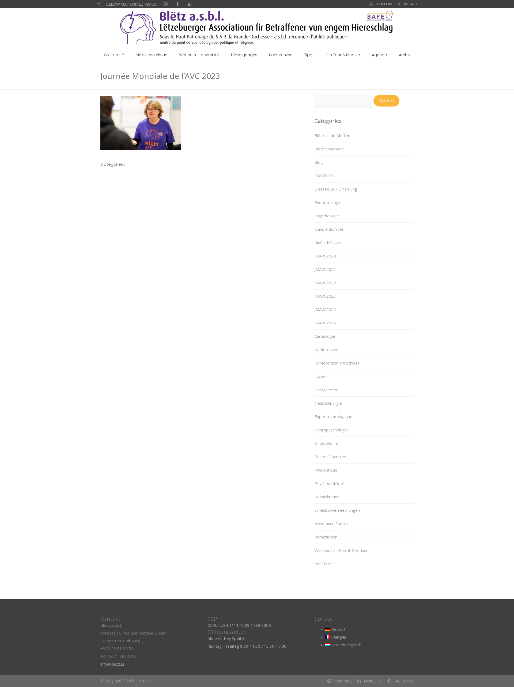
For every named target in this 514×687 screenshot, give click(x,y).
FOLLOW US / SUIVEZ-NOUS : (130, 4)
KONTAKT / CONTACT (397, 3)
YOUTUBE (343, 681)
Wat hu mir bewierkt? (199, 55)
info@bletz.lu (112, 664)
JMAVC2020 (325, 256)
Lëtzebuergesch (345, 644)
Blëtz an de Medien (332, 135)
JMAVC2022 (325, 282)
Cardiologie (325, 336)
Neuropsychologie (331, 429)
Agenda (379, 55)
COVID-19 (324, 175)
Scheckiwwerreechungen (337, 510)
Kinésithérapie (328, 242)
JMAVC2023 (325, 296)
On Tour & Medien (343, 55)
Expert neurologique (333, 416)
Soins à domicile (329, 229)
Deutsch (338, 629)
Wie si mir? (114, 55)
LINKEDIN (372, 681)
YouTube (323, 563)
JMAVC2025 (325, 322)
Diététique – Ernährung (336, 189)
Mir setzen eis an (151, 55)
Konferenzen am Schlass (337, 363)
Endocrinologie (328, 202)
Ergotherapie (327, 215)
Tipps (309, 55)
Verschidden (326, 537)
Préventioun (326, 470)
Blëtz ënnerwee (329, 148)
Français (338, 637)
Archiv (404, 55)
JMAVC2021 (325, 269)
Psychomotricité (330, 483)
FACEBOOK (404, 681)
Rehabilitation (327, 496)
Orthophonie (326, 443)
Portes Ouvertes (330, 456)
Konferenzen (281, 55)
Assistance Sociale (331, 523)
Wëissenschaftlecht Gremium (341, 550)
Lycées (321, 376)
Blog (319, 162)
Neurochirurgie (328, 403)
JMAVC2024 (325, 309)
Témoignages (243, 55)
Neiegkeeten (326, 389)
